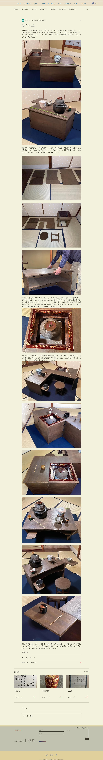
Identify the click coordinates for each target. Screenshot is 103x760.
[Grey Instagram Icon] (51, 755)
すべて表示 (86, 671)
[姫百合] (25, 681)
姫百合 (18, 691)
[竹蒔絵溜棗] (51, 681)
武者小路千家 (62, 9)
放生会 (70, 691)
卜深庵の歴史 (43, 9)
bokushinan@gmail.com (82, 728)
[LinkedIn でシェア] (30, 657)
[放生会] (77, 681)
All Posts (16, 9)
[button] (87, 9)
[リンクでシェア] (34, 657)
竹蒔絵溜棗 (45, 691)
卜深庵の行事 (24, 9)
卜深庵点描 (34, 9)
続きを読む (71, 9)
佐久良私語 (53, 9)
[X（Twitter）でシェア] (26, 657)
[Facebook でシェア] (22, 657)
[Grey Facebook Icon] (56, 755)
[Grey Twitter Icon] (46, 755)
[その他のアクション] (80, 20)
